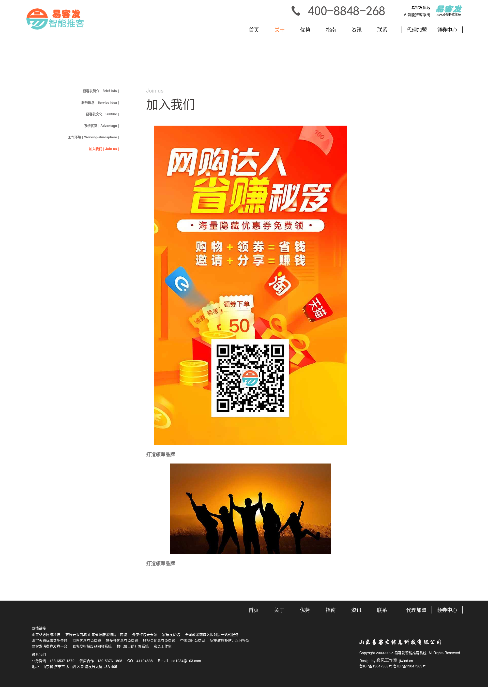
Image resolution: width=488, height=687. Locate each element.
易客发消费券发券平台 (49, 646)
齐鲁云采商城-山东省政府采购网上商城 (96, 634)
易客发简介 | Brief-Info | (101, 90)
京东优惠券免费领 (86, 640)
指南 (331, 29)
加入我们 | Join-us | (104, 148)
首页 (254, 29)
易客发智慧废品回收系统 (92, 646)
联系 (382, 29)
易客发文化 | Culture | (102, 113)
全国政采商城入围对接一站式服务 (211, 634)
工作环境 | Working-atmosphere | (93, 137)
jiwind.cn (405, 660)
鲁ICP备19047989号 (375, 665)
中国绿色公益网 (192, 640)
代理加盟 (417, 29)
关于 (279, 29)
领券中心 (447, 29)
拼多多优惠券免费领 (122, 640)
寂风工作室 (163, 646)
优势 (305, 29)
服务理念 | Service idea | (100, 102)
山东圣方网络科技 (46, 634)
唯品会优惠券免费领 (159, 640)
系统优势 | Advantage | (101, 125)
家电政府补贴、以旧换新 (229, 640)
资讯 (357, 29)
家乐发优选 (171, 634)
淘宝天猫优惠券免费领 (49, 640)
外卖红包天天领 (144, 634)
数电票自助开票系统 (133, 646)
